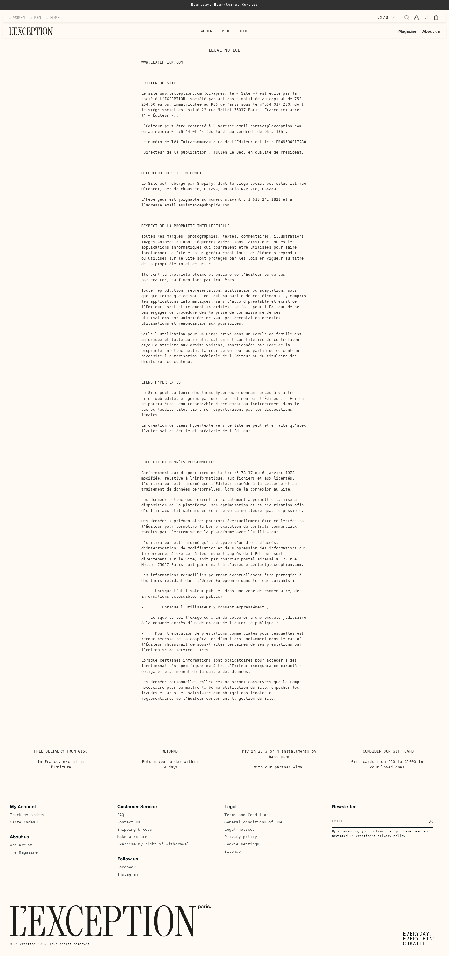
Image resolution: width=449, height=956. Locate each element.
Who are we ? (24, 845)
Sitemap (232, 851)
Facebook (126, 867)
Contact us (129, 822)
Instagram (127, 874)
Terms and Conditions (247, 815)
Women (206, 31)
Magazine (407, 32)
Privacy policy (240, 837)
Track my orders (27, 815)
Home (243, 31)
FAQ (120, 815)
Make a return (132, 837)
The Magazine (24, 852)
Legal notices (239, 829)
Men (225, 31)
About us (431, 32)
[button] (435, 5)
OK (431, 821)
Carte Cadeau (24, 822)
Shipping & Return (137, 829)
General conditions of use (253, 822)
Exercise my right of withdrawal (153, 844)
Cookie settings (241, 844)
